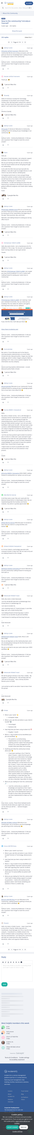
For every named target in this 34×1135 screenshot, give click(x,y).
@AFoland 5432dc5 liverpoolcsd (10, 568)
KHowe (6, 710)
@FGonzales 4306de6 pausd (9, 209)
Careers (10, 1091)
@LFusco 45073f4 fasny (8, 899)
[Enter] (3, 8)
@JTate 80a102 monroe (8, 523)
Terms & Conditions (11, 1058)
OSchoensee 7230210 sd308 (12, 243)
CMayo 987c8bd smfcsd (13, 1047)
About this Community (10, 13)
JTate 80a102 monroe (10, 495)
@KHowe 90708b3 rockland (9, 822)
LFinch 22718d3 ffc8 (12, 1037)
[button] (2, 3)
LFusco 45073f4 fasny (10, 846)
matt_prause (10, 1031)
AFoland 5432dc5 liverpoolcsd (12, 546)
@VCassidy (4, 129)
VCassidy (6, 95)
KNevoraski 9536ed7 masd (11, 596)
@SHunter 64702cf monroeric (10, 51)
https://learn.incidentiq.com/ (9, 329)
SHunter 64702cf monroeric (12, 76)
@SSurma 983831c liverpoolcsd (10, 473)
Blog (22, 1094)
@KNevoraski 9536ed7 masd (9, 636)
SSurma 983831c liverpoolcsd (12, 410)
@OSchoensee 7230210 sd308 (15, 271)
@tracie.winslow (6, 386)
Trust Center (24, 1091)
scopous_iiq (9, 1042)
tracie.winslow (8, 349)
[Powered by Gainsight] (17, 1053)
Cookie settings (24, 1058)
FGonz (5, 152)
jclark (7, 1026)
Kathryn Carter (8, 48)
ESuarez (6, 923)
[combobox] (17, 8)
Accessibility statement (17, 1060)
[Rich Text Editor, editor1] (17, 972)
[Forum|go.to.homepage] (9, 3)
